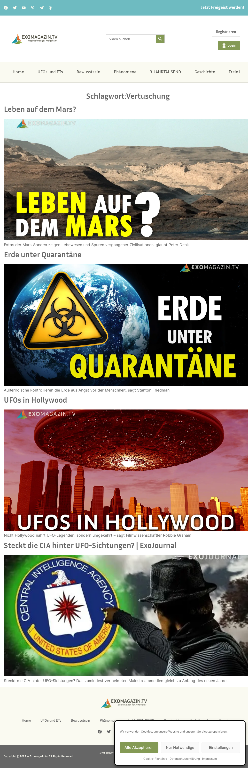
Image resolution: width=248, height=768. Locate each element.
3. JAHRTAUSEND (165, 72)
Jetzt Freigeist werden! (222, 8)
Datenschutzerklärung (185, 758)
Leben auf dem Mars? (40, 110)
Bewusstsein (88, 72)
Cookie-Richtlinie (155, 758)
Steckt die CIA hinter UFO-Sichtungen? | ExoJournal (90, 546)
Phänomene (125, 72)
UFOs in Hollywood (35, 401)
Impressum (209, 758)
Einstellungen (221, 747)
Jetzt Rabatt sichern (111, 753)
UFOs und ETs (50, 72)
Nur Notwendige (180, 747)
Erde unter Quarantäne (43, 255)
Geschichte (204, 72)
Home (18, 72)
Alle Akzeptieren (139, 747)
